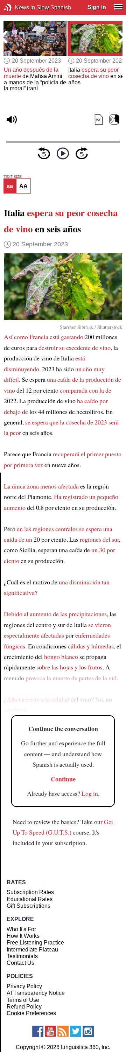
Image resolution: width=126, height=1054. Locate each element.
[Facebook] (37, 1031)
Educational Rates (29, 899)
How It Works (23, 936)
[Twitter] (75, 1031)
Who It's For (21, 929)
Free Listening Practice (35, 943)
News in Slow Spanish (18, 7)
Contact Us (20, 963)
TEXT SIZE (13, 176)
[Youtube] (50, 1031)
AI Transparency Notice (36, 993)
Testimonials (22, 956)
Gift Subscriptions (28, 906)
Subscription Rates (30, 892)
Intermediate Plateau (32, 950)
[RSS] (63, 1031)
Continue (63, 779)
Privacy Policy (24, 986)
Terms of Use (23, 1000)
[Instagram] (88, 1031)
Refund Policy (24, 1007)
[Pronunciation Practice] (114, 119)
